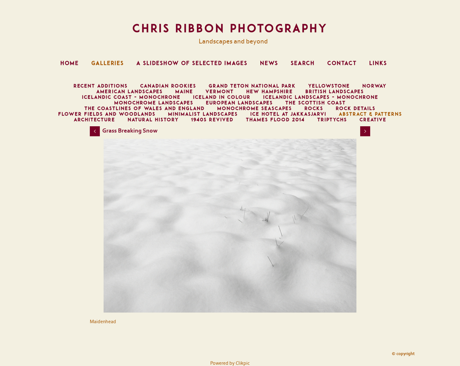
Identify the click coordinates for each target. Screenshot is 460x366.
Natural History (153, 120)
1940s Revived (212, 120)
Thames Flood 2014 (275, 120)
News (269, 63)
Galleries (107, 63)
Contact (342, 63)
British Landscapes (334, 91)
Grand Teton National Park (252, 86)
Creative (373, 120)
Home (69, 63)
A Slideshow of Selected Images (192, 63)
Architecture (94, 120)
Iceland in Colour (222, 97)
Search (303, 63)
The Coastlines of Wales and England (144, 108)
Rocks (313, 108)
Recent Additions (101, 86)
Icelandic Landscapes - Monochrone (320, 97)
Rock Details (356, 108)
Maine (184, 91)
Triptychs (332, 120)
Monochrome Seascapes (254, 108)
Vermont (220, 91)
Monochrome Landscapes (153, 103)
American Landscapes (129, 91)
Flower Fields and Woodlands (107, 114)
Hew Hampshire (269, 91)
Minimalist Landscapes (203, 114)
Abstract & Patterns (370, 114)
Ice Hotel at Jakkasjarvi (288, 114)
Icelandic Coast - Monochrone (131, 97)
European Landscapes (239, 103)
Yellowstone (329, 86)
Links (378, 63)
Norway (374, 86)
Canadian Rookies (168, 86)
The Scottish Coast (315, 103)
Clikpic (243, 363)
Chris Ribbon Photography (230, 28)
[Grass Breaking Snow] (230, 226)
